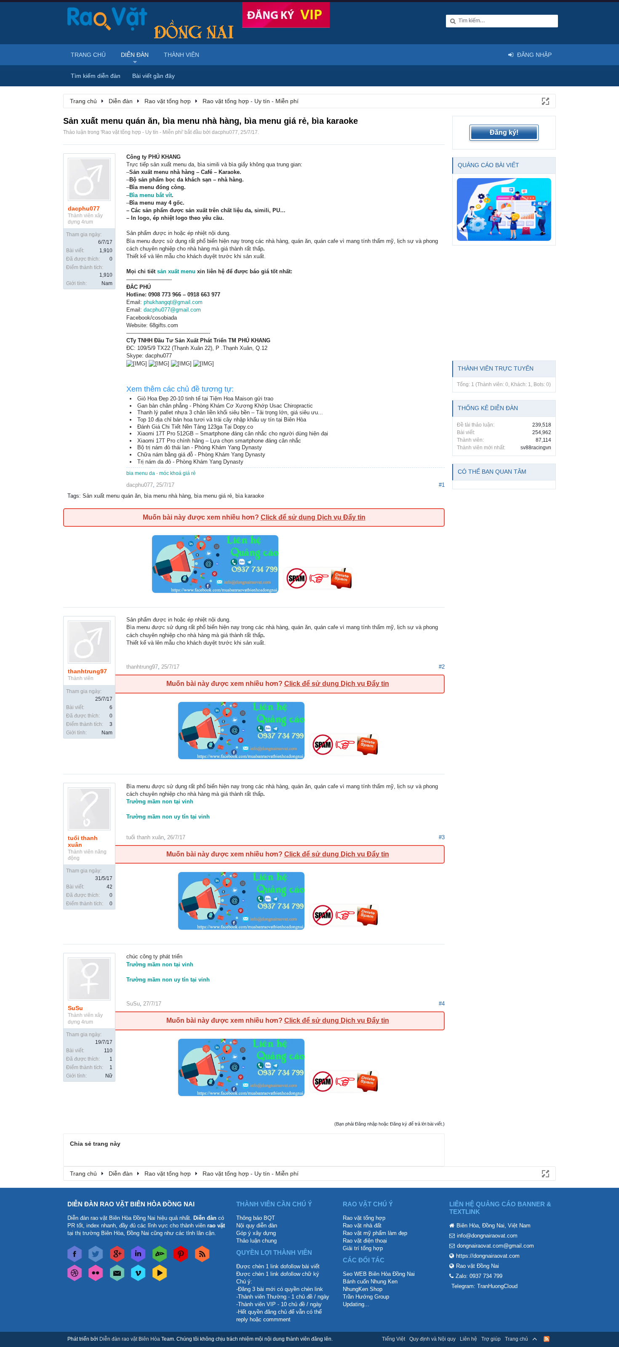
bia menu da (140, 473)
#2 (442, 667)
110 (108, 1051)
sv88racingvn (535, 448)
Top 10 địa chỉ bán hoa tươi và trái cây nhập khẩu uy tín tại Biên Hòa (221, 419)
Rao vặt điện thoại (365, 1241)
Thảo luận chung (256, 1241)
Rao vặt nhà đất (362, 1225)
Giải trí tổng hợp (363, 1248)
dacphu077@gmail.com (172, 310)
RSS (547, 1339)
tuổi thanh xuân (83, 841)
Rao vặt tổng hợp (364, 1218)
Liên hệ (468, 1339)
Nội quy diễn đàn (256, 1225)
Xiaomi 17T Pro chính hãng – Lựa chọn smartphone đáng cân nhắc (219, 440)
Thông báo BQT (255, 1218)
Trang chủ (88, 54)
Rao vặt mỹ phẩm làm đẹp (375, 1233)
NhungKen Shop (362, 1289)
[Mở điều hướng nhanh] (545, 100)
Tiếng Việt (393, 1339)
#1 (442, 485)
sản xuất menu (176, 271)
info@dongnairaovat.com (487, 1235)
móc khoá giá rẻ (177, 473)
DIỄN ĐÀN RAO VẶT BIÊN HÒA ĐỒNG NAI (131, 1204)
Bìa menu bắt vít (150, 195)
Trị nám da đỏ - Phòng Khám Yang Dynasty (190, 462)
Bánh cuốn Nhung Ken (370, 1281)
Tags (73, 496)
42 (109, 887)
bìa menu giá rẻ (213, 496)
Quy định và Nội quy (432, 1339)
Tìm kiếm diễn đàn (95, 75)
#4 (442, 1003)
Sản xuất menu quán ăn (112, 496)
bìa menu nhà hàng (167, 496)
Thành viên (181, 54)
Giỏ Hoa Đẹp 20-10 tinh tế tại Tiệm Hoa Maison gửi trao (205, 398)
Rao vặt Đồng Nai (477, 1266)
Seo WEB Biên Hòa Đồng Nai (379, 1274)
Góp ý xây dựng (256, 1233)
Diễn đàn (135, 54)
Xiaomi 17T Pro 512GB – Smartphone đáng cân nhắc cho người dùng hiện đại (232, 433)
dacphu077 (225, 132)
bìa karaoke (249, 496)
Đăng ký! (504, 132)
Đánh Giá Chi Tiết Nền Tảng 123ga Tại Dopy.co (195, 427)
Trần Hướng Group (366, 1297)
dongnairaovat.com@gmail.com (495, 1246)
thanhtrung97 (87, 671)
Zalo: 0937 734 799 (479, 1276)
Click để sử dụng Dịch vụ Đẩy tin (313, 517)
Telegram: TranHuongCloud (484, 1286)
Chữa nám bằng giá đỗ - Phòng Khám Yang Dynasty (201, 454)
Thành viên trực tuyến (496, 368)
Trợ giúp (491, 1339)
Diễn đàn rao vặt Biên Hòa (129, 1339)
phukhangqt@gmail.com (173, 302)
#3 (442, 837)
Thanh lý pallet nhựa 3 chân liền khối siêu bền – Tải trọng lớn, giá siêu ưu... (230, 412)
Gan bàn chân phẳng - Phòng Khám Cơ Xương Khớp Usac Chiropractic (225, 406)
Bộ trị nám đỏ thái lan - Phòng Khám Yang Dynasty (199, 447)
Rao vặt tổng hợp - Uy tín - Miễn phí (141, 132)
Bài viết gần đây (153, 75)
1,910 (105, 250)
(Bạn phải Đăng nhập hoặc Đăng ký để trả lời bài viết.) (389, 1123)
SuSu (75, 1008)
